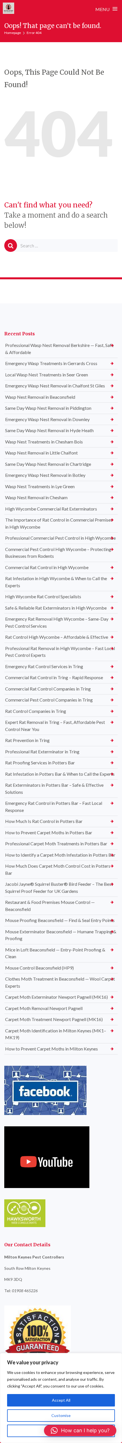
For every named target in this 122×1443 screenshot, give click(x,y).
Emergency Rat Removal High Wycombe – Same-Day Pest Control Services (56, 622)
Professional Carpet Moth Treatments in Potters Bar (56, 843)
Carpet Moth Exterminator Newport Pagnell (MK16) (56, 997)
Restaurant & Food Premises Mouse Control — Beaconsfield (50, 905)
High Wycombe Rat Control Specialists (43, 596)
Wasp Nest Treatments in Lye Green (40, 486)
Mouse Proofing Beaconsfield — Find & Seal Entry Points (60, 920)
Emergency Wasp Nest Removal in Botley (45, 475)
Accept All (61, 1400)
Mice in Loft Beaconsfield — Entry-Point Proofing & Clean (55, 953)
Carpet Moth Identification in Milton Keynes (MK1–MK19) (55, 1034)
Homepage (12, 33)
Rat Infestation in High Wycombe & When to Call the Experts (56, 582)
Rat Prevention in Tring (27, 740)
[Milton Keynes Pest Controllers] (8, 8)
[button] (80, 1430)
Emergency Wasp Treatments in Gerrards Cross (51, 363)
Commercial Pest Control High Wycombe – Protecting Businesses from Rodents (58, 552)
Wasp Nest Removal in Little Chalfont (41, 452)
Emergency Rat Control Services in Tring (44, 666)
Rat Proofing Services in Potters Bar (40, 762)
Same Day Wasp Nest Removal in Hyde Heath (49, 430)
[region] (61, 1398)
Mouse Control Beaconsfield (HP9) (39, 967)
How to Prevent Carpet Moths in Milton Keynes (51, 1048)
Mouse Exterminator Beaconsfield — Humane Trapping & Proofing (60, 935)
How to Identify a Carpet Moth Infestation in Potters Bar (60, 854)
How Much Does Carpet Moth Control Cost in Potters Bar (57, 869)
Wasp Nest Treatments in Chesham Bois (44, 441)
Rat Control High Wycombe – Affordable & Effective (56, 637)
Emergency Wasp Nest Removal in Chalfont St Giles (55, 385)
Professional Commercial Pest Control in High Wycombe (60, 538)
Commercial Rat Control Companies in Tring (48, 688)
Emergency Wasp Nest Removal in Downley (47, 419)
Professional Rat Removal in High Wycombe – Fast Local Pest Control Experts (60, 652)
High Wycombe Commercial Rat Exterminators (51, 508)
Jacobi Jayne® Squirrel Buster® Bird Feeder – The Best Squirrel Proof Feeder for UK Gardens (59, 887)
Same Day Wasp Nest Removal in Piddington (48, 408)
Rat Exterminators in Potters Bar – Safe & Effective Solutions (54, 788)
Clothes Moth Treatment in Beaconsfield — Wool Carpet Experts (60, 982)
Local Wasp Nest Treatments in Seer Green (46, 374)
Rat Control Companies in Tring (35, 711)
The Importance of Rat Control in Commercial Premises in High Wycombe (59, 523)
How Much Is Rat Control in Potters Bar (44, 821)
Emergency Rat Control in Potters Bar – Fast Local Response (53, 806)
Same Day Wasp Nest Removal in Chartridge (48, 464)
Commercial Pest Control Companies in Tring (49, 699)
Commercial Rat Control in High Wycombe (47, 567)
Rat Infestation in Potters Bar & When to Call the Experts (60, 774)
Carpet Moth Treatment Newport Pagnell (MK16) (54, 1019)
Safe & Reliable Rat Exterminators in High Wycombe (56, 607)
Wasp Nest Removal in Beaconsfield (40, 397)
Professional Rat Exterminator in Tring (42, 751)
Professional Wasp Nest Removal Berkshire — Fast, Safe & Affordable (59, 348)
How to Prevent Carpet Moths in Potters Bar (48, 832)
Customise (61, 1415)
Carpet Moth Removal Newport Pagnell (44, 1008)
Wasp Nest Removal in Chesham (36, 497)
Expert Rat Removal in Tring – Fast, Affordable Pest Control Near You (55, 725)
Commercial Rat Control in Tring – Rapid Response (54, 677)
